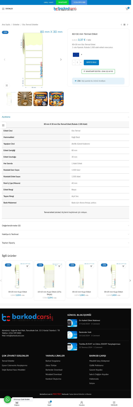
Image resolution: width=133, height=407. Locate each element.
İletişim (92, 383)
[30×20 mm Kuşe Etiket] (17, 276)
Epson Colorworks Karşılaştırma (14, 365)
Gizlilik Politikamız (96, 365)
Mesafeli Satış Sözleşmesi (99, 361)
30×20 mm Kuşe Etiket (17, 292)
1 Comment (95, 324)
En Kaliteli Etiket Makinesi (89, 320)
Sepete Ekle (91, 62)
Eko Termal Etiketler (30, 25)
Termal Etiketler (8, 361)
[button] (4, 59)
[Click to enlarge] (7, 85)
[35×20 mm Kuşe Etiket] (113, 276)
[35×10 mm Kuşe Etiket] (81, 276)
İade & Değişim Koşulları (99, 374)
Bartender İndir (85, 332)
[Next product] (127, 24)
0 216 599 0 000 (79, 2)
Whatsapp (62, 2)
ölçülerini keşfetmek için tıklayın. (65, 212)
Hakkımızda (94, 379)
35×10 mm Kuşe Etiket (81, 292)
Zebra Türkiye (51, 365)
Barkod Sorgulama (53, 361)
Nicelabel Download (54, 374)
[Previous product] (121, 24)
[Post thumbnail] (72, 323)
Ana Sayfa (6, 25)
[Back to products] (124, 24)
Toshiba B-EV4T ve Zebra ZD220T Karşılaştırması (99, 344)
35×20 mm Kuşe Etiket (113, 292)
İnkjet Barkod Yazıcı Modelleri (13, 370)
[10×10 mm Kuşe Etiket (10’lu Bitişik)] (49, 276)
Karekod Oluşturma (53, 379)
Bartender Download (54, 370)
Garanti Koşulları (95, 370)
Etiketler (16, 25)
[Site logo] (65, 9)
